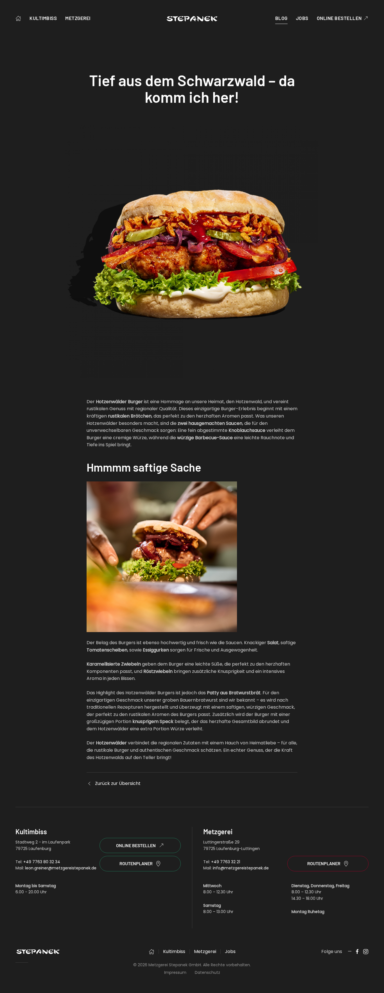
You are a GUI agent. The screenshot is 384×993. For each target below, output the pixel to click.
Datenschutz (207, 972)
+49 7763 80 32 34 (41, 862)
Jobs (302, 18)
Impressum (175, 972)
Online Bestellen (136, 845)
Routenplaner (136, 863)
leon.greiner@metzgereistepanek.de (60, 868)
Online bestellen (339, 18)
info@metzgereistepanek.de (241, 868)
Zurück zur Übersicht (118, 783)
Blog (281, 18)
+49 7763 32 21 (225, 862)
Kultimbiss (43, 18)
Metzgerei (78, 18)
